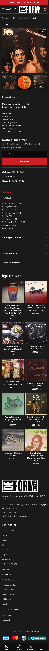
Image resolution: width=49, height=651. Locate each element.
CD (3, 545)
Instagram (6, 615)
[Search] (15, 9)
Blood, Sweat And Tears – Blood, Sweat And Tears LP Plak (36, 307)
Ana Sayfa (6, 18)
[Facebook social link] (9, 181)
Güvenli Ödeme (8, 589)
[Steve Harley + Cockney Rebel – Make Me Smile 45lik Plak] (36, 440)
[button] (4, 51)
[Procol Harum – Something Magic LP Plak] (13, 333)
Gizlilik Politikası (8, 580)
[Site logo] (29, 9)
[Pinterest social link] (16, 181)
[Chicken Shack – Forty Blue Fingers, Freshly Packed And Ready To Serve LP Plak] (13, 292)
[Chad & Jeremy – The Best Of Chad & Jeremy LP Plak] (36, 404)
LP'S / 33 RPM (8, 531)
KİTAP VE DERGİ (9, 564)
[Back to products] (7, 23)
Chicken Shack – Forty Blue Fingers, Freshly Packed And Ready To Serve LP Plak (13, 310)
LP (14, 18)
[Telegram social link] (23, 181)
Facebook (6, 620)
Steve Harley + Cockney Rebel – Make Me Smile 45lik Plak (36, 457)
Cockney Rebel (8, 97)
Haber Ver (24, 161)
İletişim (5, 604)
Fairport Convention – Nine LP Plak (36, 384)
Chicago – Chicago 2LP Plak (13, 454)
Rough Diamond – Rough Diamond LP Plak (13, 419)
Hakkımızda (6, 599)
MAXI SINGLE (8, 540)
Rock (34, 18)
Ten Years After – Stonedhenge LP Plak (13, 383)
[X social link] (13, 181)
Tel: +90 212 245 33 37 (12, 512)
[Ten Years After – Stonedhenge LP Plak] (13, 369)
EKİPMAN (6, 559)
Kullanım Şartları (9, 585)
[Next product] (10, 23)
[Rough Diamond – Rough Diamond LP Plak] (13, 404)
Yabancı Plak (23, 18)
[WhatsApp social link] (19, 181)
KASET (5, 550)
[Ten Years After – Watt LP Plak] (36, 333)
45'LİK (4, 535)
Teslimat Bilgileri (9, 594)
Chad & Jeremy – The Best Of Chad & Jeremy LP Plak (36, 419)
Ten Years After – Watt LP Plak (36, 347)
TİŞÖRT (5, 554)
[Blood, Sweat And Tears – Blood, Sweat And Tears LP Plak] (36, 292)
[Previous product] (3, 23)
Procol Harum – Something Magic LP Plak (13, 349)
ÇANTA (5, 569)
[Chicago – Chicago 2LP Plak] (13, 440)
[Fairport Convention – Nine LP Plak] (36, 370)
